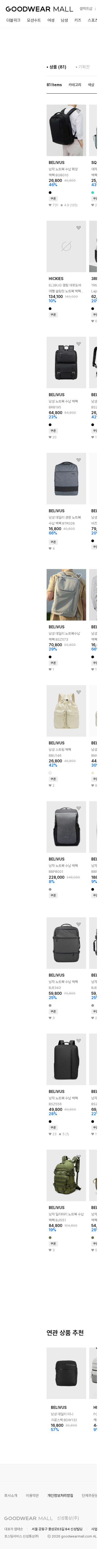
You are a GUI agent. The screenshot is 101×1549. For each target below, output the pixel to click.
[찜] (78, 112)
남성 (64, 20)
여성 (50, 20)
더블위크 (13, 20)
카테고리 (74, 85)
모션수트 (34, 20)
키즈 (77, 20)
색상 (91, 85)
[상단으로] (71, 1538)
